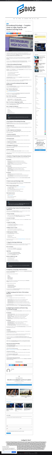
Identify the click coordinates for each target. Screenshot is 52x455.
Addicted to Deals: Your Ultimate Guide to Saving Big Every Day (42, 57)
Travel (22, 18)
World (13, 0)
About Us (9, 0)
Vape (36, 449)
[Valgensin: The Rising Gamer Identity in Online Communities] (37, 70)
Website (20, 428)
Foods (36, 134)
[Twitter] (8, 33)
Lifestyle (36, 124)
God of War (36, 115)
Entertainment (36, 92)
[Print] (26, 365)
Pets (35, 116)
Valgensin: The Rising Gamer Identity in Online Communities (42, 70)
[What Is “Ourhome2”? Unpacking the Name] (37, 67)
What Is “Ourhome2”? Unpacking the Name (41, 67)
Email (7, 428)
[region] (9, 450)
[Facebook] (7, 33)
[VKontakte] (17, 33)
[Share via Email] (24, 365)
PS (35, 99)
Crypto (16, 18)
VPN (39, 449)
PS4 (44, 445)
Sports (36, 90)
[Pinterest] (13, 33)
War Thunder (36, 125)
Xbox (42, 449)
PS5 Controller (37, 100)
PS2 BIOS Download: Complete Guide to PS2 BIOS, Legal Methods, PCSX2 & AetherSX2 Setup (18, 409)
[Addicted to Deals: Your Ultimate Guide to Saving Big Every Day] (37, 57)
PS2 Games (40, 445)
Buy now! (17, 0)
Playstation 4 (36, 98)
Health (32, 18)
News (21, 445)
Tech (14, 0)
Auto (9, 442)
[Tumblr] (12, 33)
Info (35, 117)
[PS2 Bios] (26, 9)
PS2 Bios (10, 22)
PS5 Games (36, 82)
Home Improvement (26, 18)
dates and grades (11, 195)
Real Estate (36, 107)
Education (37, 442)
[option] (40, 47)
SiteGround (36, 452)
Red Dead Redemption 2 (38, 108)
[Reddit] (15, 33)
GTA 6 (35, 101)
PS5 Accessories (37, 110)
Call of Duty (36, 89)
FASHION (30, 18)
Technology (19, 18)
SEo (43, 447)
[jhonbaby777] (37, 61)
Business (14, 18)
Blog (34, 18)
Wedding (36, 127)
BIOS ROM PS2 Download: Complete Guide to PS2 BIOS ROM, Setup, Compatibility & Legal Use (9, 409)
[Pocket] (20, 33)
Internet (36, 91)
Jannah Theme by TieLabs (27, 452)
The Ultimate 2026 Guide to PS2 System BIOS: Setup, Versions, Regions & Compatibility (28, 409)
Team (11, 0)
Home (6, 0)
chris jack (9, 31)
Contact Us (38, 18)
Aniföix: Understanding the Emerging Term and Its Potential (42, 64)
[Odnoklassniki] (18, 33)
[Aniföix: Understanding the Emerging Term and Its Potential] (37, 64)
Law (35, 128)
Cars (35, 118)
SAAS (35, 126)
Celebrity (36, 119)
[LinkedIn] (10, 33)
